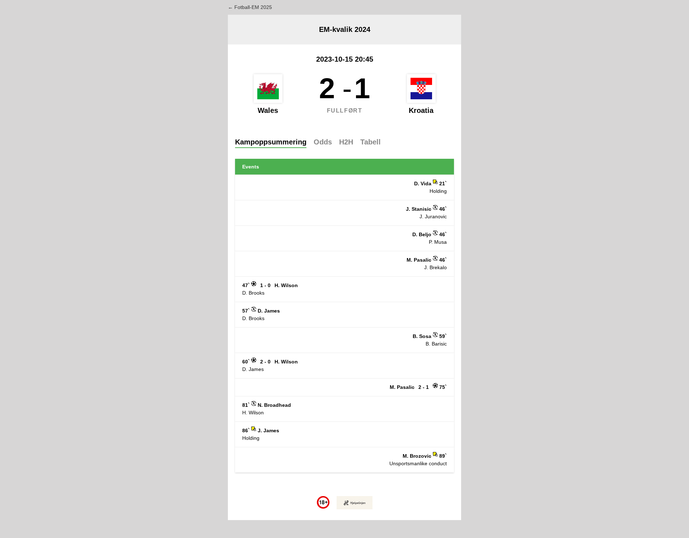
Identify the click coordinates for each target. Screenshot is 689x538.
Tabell (370, 142)
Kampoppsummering (270, 142)
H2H (346, 142)
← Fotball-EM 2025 (250, 7)
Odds (323, 142)
